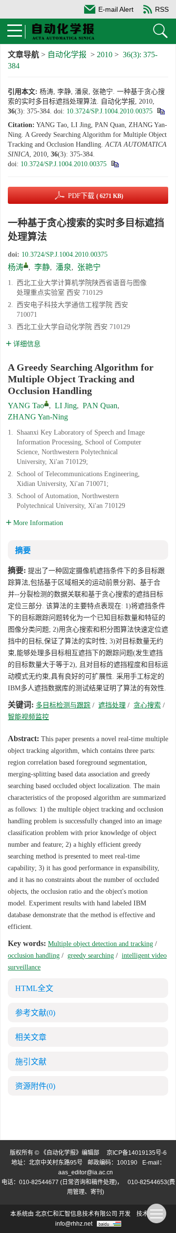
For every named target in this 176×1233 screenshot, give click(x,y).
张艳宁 (89, 267)
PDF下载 (95, 195)
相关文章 (30, 1037)
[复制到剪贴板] (160, 111)
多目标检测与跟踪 (63, 705)
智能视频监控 (28, 717)
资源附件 (35, 1086)
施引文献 (30, 1061)
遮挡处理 (112, 705)
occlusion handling (34, 955)
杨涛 (15, 267)
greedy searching (90, 955)
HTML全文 (34, 988)
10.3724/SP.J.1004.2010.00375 (109, 111)
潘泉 (63, 267)
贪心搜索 (147, 705)
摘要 (23, 550)
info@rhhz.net (73, 1223)
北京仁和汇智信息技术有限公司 (76, 1214)
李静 (42, 267)
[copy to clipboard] (115, 164)
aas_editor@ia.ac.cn (85, 1172)
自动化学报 (67, 54)
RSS (162, 9)
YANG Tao (26, 405)
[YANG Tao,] (46, 403)
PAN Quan (100, 405)
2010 (104, 54)
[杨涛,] (25, 265)
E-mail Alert (115, 9)
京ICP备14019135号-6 (137, 1152)
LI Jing (66, 405)
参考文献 (35, 1013)
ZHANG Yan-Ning (38, 417)
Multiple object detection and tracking (100, 943)
